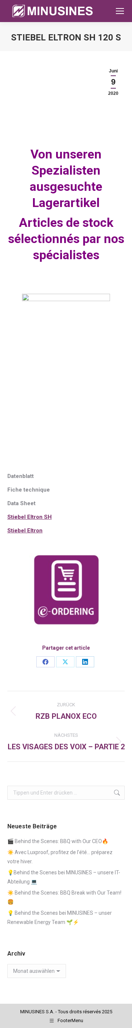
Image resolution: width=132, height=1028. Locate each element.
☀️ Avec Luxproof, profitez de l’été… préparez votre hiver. (60, 856)
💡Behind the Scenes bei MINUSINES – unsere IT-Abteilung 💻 (63, 877)
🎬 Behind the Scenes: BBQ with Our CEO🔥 (57, 841)
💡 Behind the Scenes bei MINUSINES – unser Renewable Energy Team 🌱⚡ (59, 917)
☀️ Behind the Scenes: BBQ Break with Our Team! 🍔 (64, 897)
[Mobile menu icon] (120, 11)
